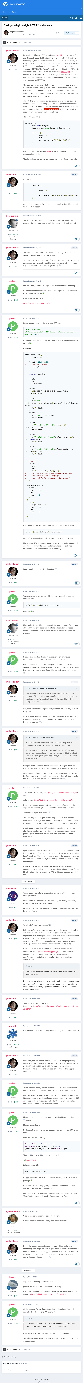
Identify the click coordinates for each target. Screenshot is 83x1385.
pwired (12, 1026)
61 (11, 69)
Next (15, 42)
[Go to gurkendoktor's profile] (6, 32)
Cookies (46, 1379)
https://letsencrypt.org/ (48, 951)
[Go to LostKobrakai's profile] (13, 223)
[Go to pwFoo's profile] (13, 289)
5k (10, 234)
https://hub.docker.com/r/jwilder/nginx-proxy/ (53, 800)
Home (5, 12)
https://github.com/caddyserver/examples (48, 1294)
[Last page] (19, 42)
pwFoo (12, 281)
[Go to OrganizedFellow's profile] (13, 1219)
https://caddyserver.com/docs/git (37, 303)
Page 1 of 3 (28, 42)
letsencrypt (65, 72)
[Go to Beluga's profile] (13, 1285)
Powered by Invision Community (41, 1382)
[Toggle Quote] (27, 688)
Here (49, 151)
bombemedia (12, 888)
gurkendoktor (18, 32)
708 (10, 300)
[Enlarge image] (30, 1160)
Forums (14, 12)
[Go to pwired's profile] (13, 1034)
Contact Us (38, 1379)
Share (59, 33)
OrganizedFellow (12, 1211)
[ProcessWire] (14, 4)
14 (12, 907)
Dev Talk (31, 34)
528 (10, 1296)
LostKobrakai (12, 216)
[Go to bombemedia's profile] (13, 896)
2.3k (10, 1045)
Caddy (60, 55)
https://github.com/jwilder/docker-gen (61, 792)
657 (10, 1230)
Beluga (12, 1277)
